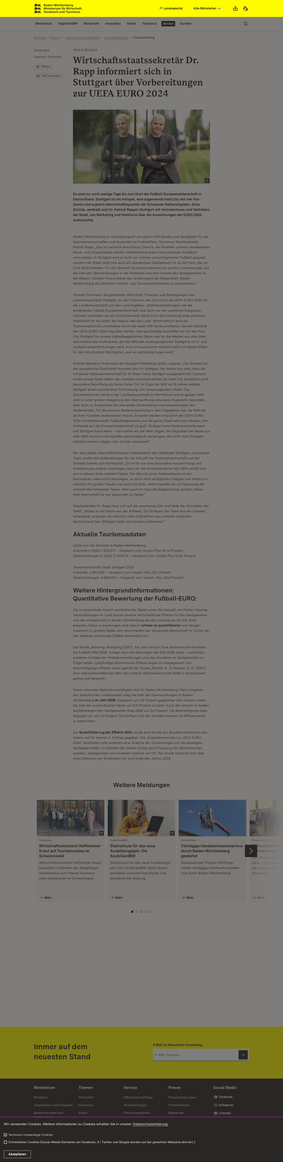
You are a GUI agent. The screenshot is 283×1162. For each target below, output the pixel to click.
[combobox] (207, 8)
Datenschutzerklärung (150, 1124)
